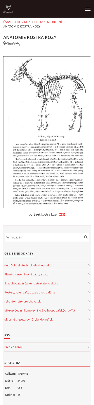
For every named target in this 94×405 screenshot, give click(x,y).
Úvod (7, 22)
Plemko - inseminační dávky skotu (26, 274)
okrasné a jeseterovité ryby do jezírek (28, 319)
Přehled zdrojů (13, 347)
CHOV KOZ (22, 22)
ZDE (62, 214)
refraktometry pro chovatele (22, 301)
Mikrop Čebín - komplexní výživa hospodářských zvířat (39, 310)
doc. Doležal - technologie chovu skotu (29, 265)
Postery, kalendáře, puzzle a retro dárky (30, 292)
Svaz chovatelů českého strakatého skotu (31, 283)
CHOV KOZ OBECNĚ (48, 22)
